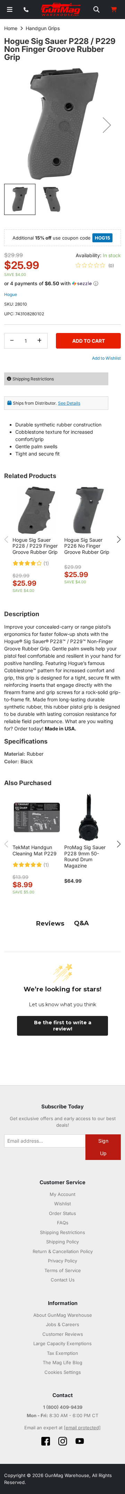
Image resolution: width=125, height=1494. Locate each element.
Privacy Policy (62, 1260)
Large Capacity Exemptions (62, 1343)
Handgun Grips (43, 28)
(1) (46, 563)
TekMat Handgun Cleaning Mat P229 (34, 850)
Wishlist (62, 1203)
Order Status (62, 1213)
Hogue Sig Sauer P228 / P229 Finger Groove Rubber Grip (35, 546)
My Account (62, 1194)
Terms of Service (62, 1270)
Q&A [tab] (81, 923)
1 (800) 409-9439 (62, 1407)
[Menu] (9, 9)
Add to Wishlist (106, 358)
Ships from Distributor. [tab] (46, 403)
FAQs (62, 1222)
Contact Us (63, 1279)
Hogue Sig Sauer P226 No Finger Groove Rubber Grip (86, 546)
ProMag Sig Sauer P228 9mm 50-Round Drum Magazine (85, 856)
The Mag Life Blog (62, 1362)
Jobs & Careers (62, 1324)
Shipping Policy (62, 1241)
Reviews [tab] (50, 923)
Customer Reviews (62, 1334)
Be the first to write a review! (62, 1025)
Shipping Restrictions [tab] (33, 378)
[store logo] (61, 9)
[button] (107, 125)
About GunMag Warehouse (62, 1315)
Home (10, 28)
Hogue (10, 294)
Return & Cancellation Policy (63, 1251)
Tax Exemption (62, 1353)
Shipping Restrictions (62, 1232)
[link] (95, 265)
